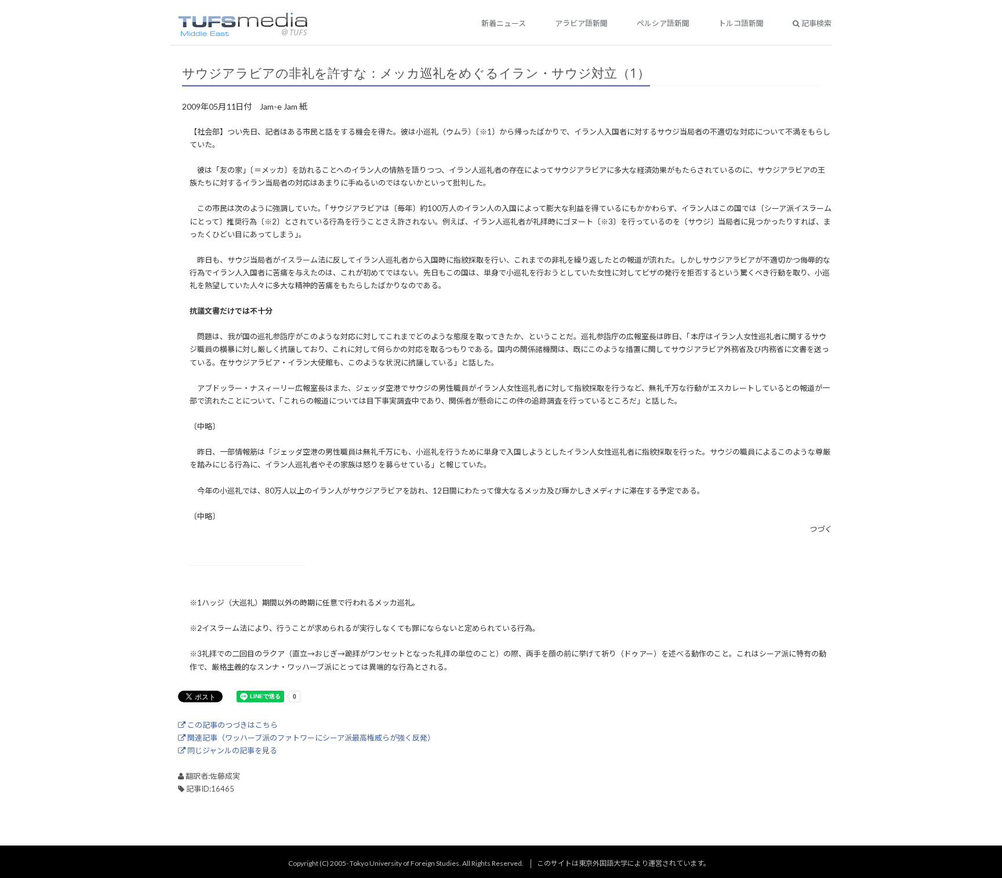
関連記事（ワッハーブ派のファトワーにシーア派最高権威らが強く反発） (310, 737)
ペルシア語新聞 (663, 23)
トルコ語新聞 (741, 23)
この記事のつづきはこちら (232, 725)
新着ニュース (503, 23)
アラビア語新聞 (581, 23)
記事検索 (816, 23)
